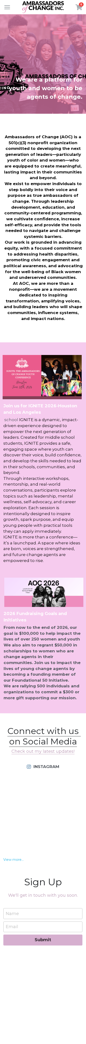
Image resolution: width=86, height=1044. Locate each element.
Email (12, 926)
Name (12, 913)
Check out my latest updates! (43, 751)
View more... (13, 859)
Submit (43, 939)
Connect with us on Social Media (44, 736)
